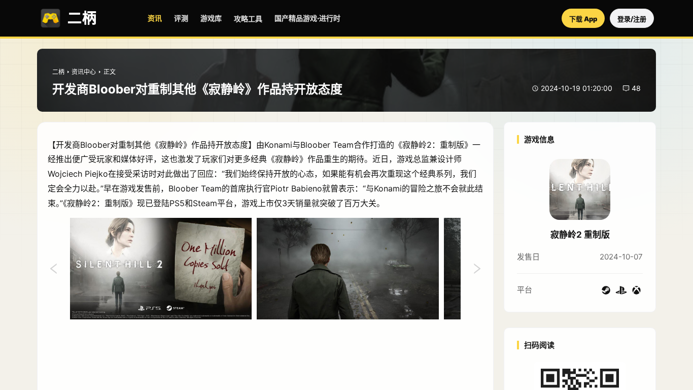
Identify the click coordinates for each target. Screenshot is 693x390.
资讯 (155, 18)
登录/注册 (631, 19)
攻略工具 (248, 18)
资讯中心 (84, 72)
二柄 (58, 72)
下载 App (583, 19)
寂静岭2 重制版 (580, 235)
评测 (181, 18)
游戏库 (211, 18)
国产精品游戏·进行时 (307, 18)
